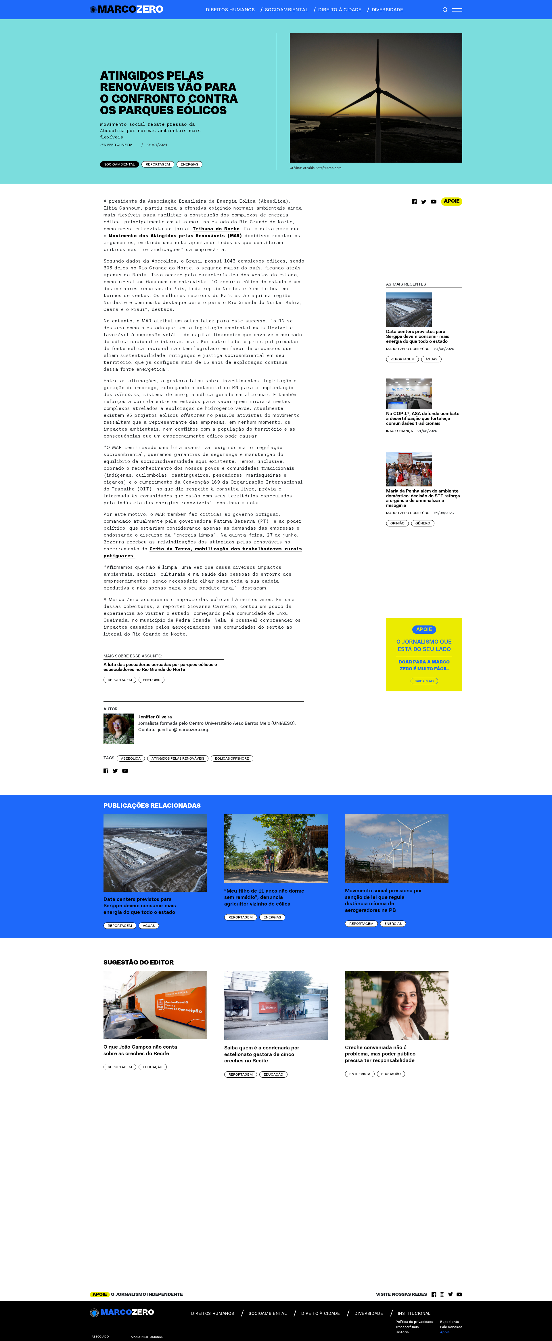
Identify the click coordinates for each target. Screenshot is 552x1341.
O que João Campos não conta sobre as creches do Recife (140, 1050)
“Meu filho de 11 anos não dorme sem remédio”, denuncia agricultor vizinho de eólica (264, 898)
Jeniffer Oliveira (116, 145)
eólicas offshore (232, 758)
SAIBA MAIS (424, 681)
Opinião (397, 523)
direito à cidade (339, 9)
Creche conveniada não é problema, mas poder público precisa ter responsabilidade (380, 1054)
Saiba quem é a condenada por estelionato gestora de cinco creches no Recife (261, 1054)
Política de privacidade (415, 1321)
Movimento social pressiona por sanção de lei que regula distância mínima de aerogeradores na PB (383, 900)
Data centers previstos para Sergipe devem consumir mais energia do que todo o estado (417, 336)
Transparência (407, 1327)
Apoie (445, 1332)
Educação (152, 1067)
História (402, 1332)
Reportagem (158, 164)
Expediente (449, 1321)
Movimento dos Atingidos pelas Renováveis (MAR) (175, 235)
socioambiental (286, 9)
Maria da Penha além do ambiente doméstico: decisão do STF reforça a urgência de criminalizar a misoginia (423, 498)
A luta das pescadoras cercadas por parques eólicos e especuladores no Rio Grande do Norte (160, 667)
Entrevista (359, 1074)
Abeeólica (131, 758)
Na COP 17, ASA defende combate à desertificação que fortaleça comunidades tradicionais (422, 418)
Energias (189, 164)
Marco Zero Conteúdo (408, 349)
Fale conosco (451, 1327)
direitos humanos (230, 9)
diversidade (387, 9)
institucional (414, 1314)
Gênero (422, 523)
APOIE (451, 201)
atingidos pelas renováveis (178, 758)
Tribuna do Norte (216, 228)
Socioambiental (119, 164)
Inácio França (399, 431)
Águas (431, 359)
